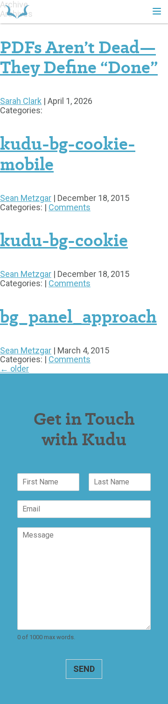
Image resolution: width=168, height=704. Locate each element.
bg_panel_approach (78, 316)
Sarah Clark (21, 101)
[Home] (17, 12)
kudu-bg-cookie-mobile (67, 153)
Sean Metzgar (25, 198)
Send (84, 669)
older (14, 368)
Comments (70, 207)
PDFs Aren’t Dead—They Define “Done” (79, 57)
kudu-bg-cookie (64, 240)
